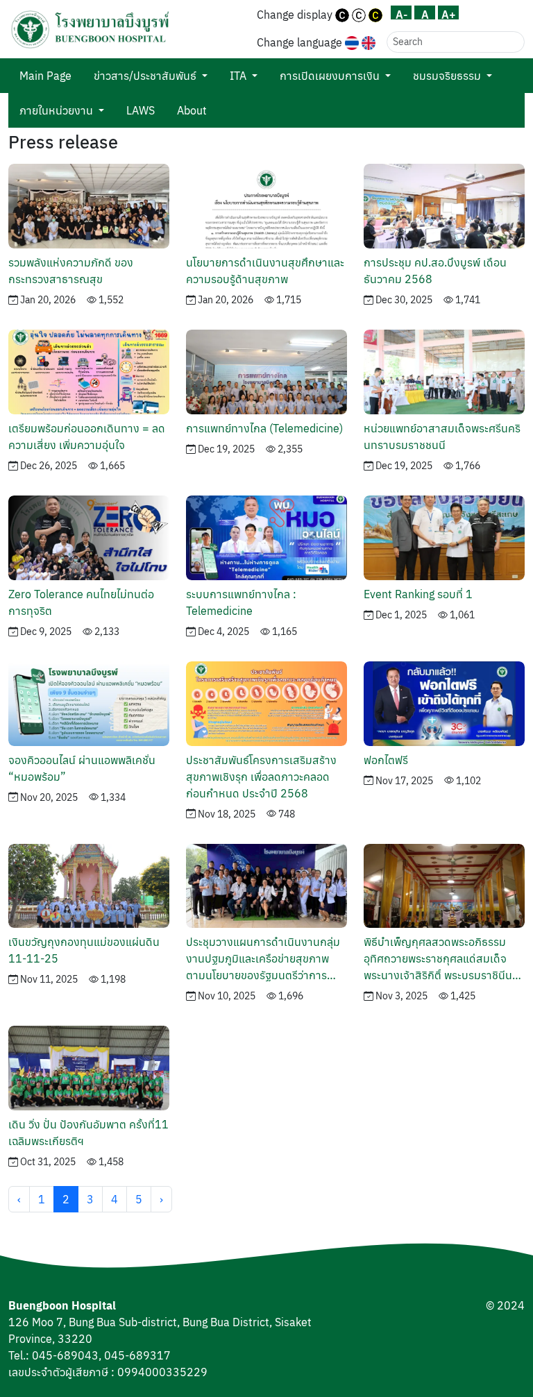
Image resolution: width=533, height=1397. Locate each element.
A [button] (425, 13)
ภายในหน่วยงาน (56, 110)
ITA (238, 76)
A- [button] (401, 13)
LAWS (140, 110)
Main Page (45, 76)
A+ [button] (448, 13)
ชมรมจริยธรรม (447, 76)
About (192, 110)
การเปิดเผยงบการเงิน (330, 76)
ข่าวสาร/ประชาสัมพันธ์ (145, 76)
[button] (90, 29)
